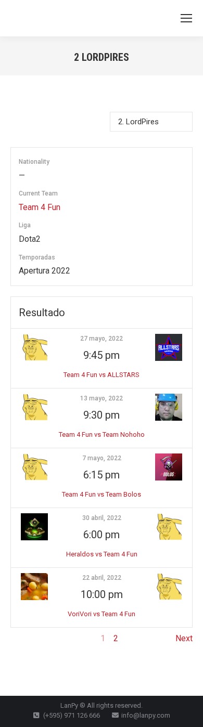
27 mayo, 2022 (101, 338)
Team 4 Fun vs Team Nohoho (102, 434)
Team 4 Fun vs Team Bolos (101, 494)
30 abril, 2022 (101, 518)
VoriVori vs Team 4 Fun (101, 614)
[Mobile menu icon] (186, 18)
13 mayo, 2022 (101, 398)
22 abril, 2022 (101, 577)
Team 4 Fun (39, 207)
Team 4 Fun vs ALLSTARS (101, 375)
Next (184, 638)
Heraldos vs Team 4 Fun (101, 554)
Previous (26, 638)
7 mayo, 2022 (101, 458)
